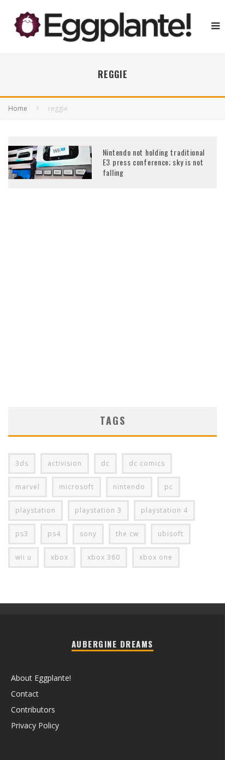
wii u (23, 557)
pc (168, 486)
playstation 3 (98, 510)
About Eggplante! (41, 678)
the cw (127, 533)
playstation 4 (164, 510)
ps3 (21, 533)
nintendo (129, 486)
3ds (21, 463)
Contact (25, 693)
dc (105, 463)
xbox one (156, 557)
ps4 (54, 533)
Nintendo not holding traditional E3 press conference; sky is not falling (154, 161)
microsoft (76, 486)
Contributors (33, 709)
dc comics (147, 463)
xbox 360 (103, 557)
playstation (35, 510)
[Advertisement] (112, 314)
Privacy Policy (35, 725)
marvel (27, 486)
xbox (59, 557)
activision (65, 463)
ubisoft (170, 533)
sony (88, 533)
